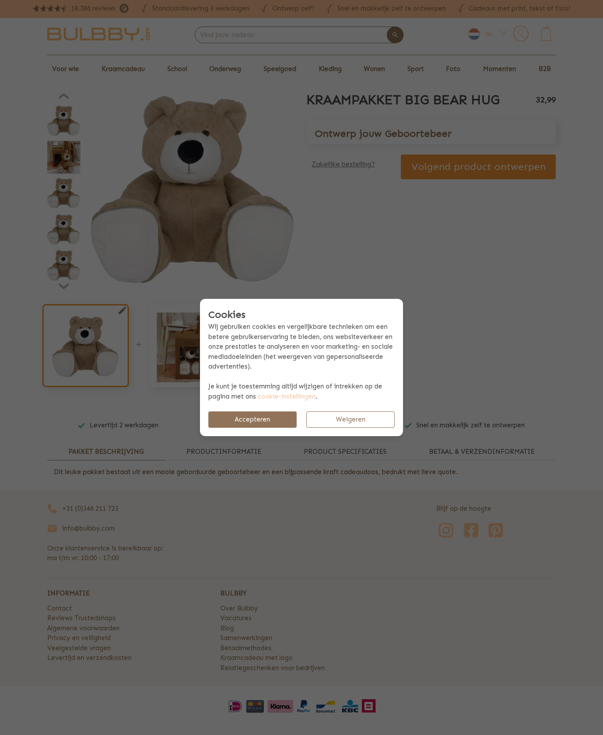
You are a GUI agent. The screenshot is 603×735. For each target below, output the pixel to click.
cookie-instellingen (287, 396)
